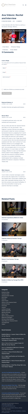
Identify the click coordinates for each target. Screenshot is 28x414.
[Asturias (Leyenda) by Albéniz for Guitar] (14, 208)
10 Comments (5, 219)
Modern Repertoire (6, 310)
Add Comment (6, 77)
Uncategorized (5, 322)
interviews (5, 49)
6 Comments (4, 281)
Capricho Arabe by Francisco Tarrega (12, 238)
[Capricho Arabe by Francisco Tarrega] (14, 229)
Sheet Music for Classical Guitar (10, 320)
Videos (3, 324)
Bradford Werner (6, 334)
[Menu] (25, 5)
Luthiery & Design (6, 309)
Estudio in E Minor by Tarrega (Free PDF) (12, 280)
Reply (24, 117)
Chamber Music (5, 294)
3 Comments (19, 21)
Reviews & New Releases (8, 319)
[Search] (23, 5)
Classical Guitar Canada (8, 295)
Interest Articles (6, 304)
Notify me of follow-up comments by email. (14, 89)
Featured (4, 299)
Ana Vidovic (6, 46)
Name (4, 68)
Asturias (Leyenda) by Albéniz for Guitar (12, 217)
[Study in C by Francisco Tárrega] (14, 250)
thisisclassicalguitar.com (7, 404)
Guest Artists (5, 300)
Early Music (4, 297)
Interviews (4, 305)
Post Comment (6, 93)
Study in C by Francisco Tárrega (10, 259)
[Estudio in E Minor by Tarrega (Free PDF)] (14, 271)
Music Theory (5, 314)
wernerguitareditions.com (9, 406)
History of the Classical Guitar (9, 302)
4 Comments (4, 261)
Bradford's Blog (5, 292)
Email (4, 72)
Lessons (4, 307)
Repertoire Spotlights (7, 317)
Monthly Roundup (6, 312)
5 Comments (4, 240)
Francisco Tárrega (15, 46)
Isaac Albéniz (13, 49)
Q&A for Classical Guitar (8, 315)
